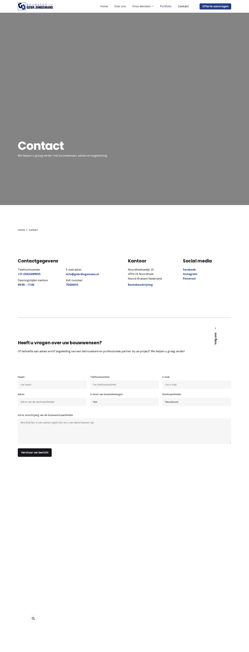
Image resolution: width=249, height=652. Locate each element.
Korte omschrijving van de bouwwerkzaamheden (45, 415)
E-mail (165, 377)
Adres (21, 394)
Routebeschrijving (140, 285)
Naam (21, 377)
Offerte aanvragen (215, 6)
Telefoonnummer (100, 377)
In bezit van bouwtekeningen (106, 394)
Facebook (189, 269)
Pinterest (189, 278)
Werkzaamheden (171, 394)
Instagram (190, 274)
